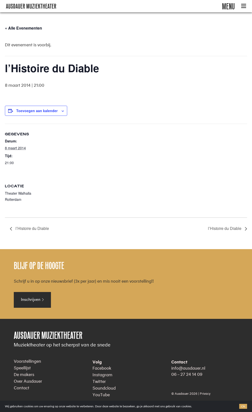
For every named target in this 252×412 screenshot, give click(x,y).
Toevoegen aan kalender (37, 110)
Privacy (205, 393)
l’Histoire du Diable (32, 228)
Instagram (102, 374)
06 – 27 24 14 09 (186, 373)
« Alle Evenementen (23, 28)
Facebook (102, 367)
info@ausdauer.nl (188, 367)
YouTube (101, 394)
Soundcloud (104, 387)
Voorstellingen (27, 360)
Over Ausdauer (28, 380)
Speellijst (22, 367)
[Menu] (243, 6)
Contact (21, 387)
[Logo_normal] (31, 6)
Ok (243, 406)
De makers (24, 373)
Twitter (99, 380)
